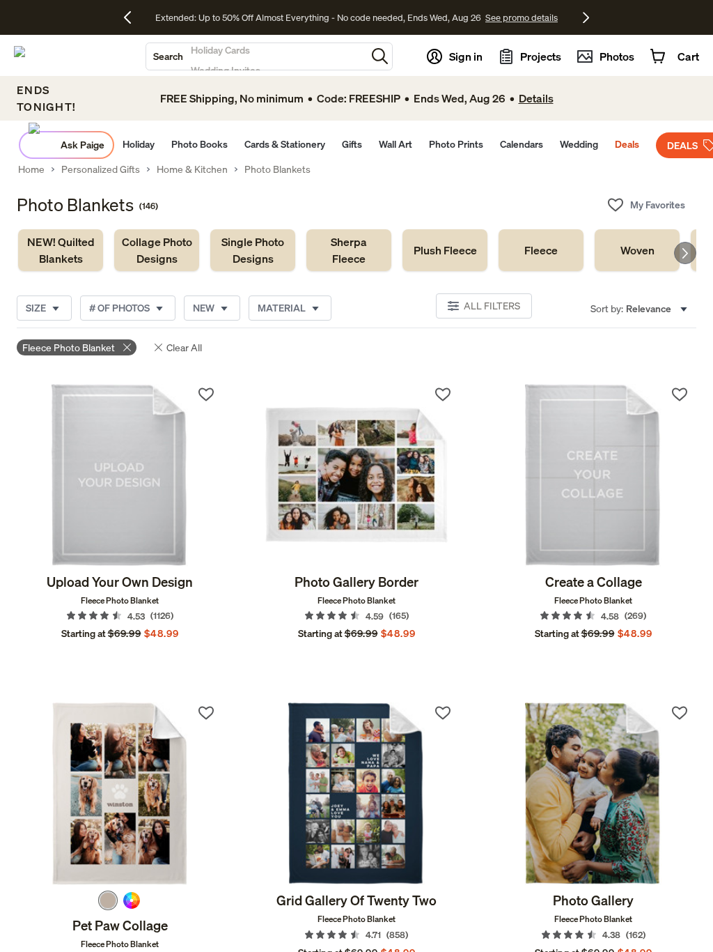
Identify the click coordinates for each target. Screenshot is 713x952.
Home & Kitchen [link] (192, 169)
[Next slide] (685, 253)
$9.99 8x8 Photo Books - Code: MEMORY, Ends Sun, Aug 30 (318, 17)
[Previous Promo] (132, 17)
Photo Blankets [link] (277, 169)
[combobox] (256, 56)
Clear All (184, 347)
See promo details (478, 17)
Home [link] (31, 169)
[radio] (108, 900)
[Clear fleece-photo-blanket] (127, 347)
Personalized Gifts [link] (100, 169)
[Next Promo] (586, 17)
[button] (380, 56)
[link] (60, 250)
